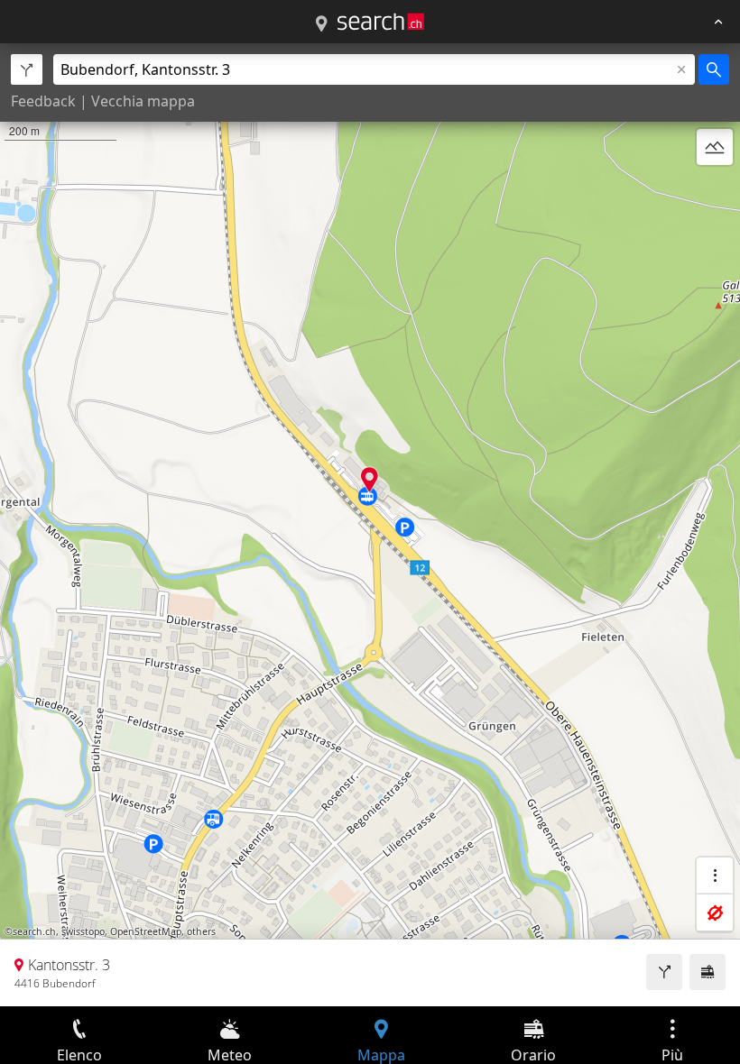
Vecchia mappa (143, 101)
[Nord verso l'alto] (715, 190)
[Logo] (381, 22)
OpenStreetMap (145, 931)
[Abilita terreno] (715, 147)
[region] (370, 524)
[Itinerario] (664, 972)
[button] (369, 479)
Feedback (43, 101)
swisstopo (83, 931)
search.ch (34, 931)
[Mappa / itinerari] (321, 24)
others (201, 931)
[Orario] (707, 972)
